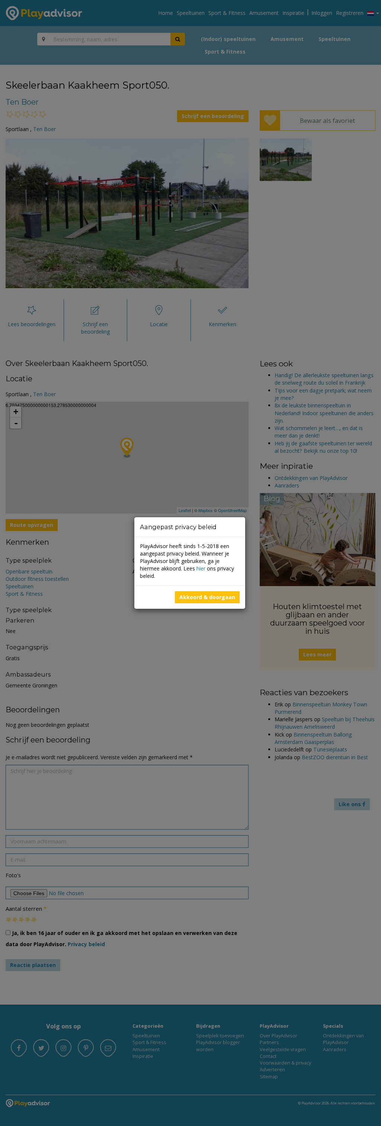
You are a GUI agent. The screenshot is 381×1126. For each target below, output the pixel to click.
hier (200, 568)
